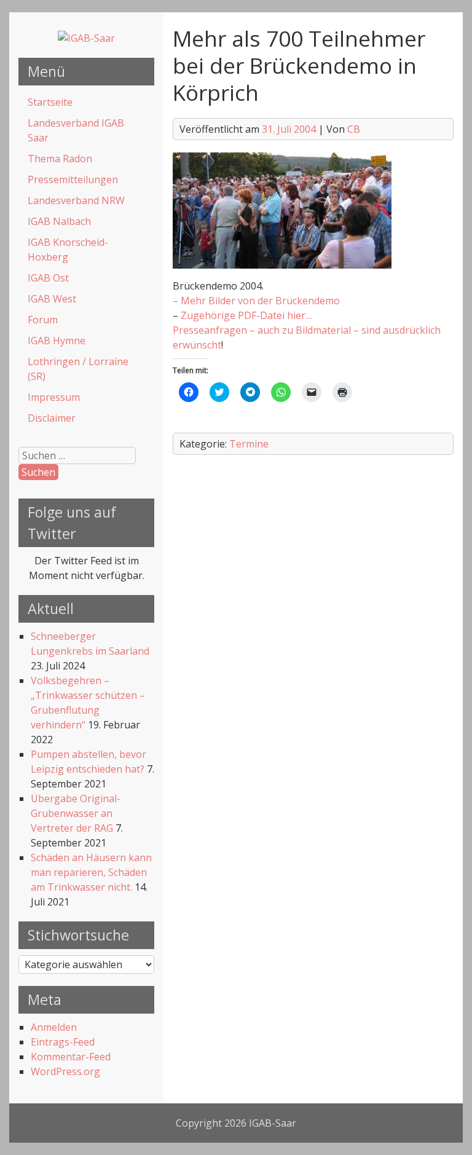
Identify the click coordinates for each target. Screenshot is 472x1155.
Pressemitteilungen (73, 179)
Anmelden (54, 1027)
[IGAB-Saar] (86, 38)
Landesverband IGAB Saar (76, 130)
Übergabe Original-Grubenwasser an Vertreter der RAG (75, 813)
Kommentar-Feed (71, 1056)
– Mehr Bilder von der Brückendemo (256, 300)
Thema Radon (60, 158)
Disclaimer (52, 418)
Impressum (54, 397)
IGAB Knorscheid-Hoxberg (68, 249)
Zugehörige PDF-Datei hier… (246, 315)
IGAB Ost (48, 278)
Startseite (50, 102)
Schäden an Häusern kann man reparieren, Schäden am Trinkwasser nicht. (91, 872)
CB (353, 129)
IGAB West (52, 299)
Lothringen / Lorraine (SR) (78, 369)
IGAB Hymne (56, 340)
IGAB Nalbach (59, 221)
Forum (43, 319)
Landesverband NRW (76, 200)
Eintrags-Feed (63, 1042)
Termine (249, 444)
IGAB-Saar (272, 1123)
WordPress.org (65, 1071)
